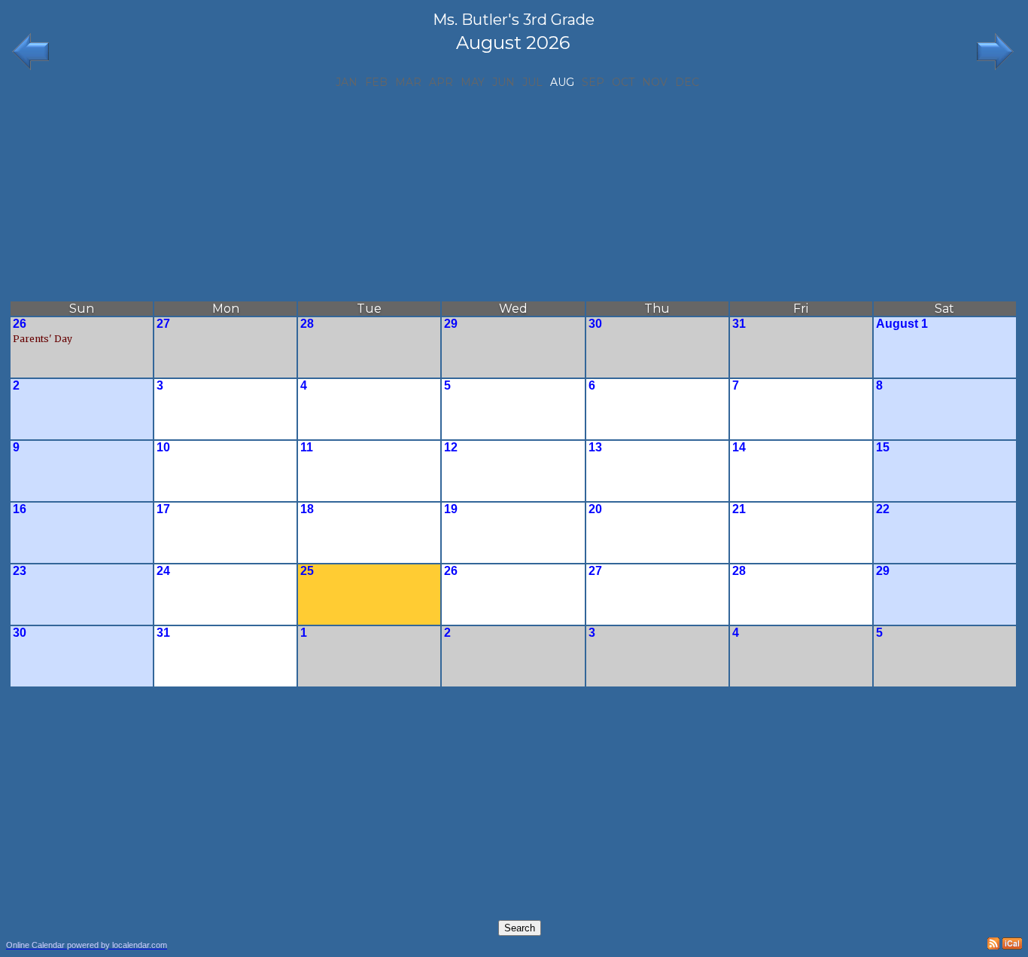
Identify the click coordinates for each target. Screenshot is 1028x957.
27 (163, 323)
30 (595, 323)
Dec (687, 82)
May (473, 82)
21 (739, 509)
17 (163, 509)
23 (19, 570)
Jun (503, 82)
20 (595, 509)
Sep (593, 82)
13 (595, 447)
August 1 (902, 323)
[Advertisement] (513, 194)
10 (163, 447)
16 (19, 509)
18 (307, 509)
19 (451, 509)
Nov (655, 82)
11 (306, 447)
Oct (623, 82)
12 (451, 447)
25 (307, 570)
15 (883, 447)
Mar (408, 82)
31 (739, 323)
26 (19, 323)
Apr (441, 82)
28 (307, 323)
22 (883, 509)
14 (739, 447)
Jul (532, 82)
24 (163, 570)
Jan (346, 82)
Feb (376, 82)
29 (451, 323)
